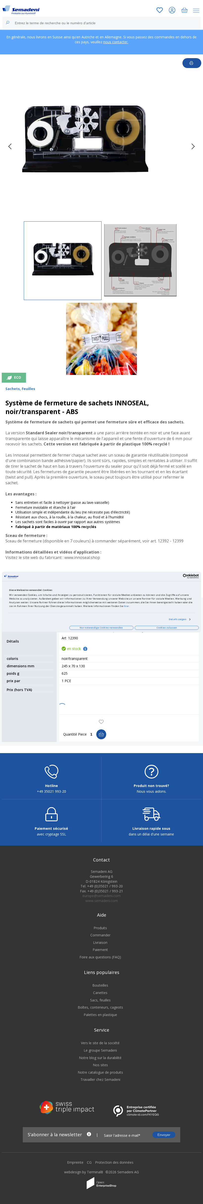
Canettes (100, 992)
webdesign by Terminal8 (83, 1172)
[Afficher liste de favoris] (160, 11)
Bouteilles (100, 985)
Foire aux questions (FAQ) (100, 957)
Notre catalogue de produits (100, 1072)
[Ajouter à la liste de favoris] (101, 722)
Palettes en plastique (100, 1014)
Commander (100, 935)
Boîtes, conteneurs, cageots (100, 1007)
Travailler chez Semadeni (100, 1079)
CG (89, 1162)
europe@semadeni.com (101, 895)
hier (126, 606)
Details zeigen (177, 619)
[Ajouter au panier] (101, 734)
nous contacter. (115, 42)
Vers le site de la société (100, 1043)
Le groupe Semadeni (100, 1050)
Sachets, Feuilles (20, 388)
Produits (100, 928)
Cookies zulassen (166, 627)
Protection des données (114, 1162)
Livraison (100, 942)
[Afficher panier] (184, 11)
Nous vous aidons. (151, 791)
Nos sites (100, 1065)
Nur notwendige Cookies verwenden (101, 627)
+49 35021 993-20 (51, 791)
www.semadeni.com (101, 900)
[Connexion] (172, 11)
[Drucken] (192, 63)
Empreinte (75, 1162)
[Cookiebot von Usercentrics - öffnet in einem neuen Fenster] (177, 576)
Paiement (100, 949)
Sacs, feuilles (100, 1000)
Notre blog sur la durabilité (100, 1057)
